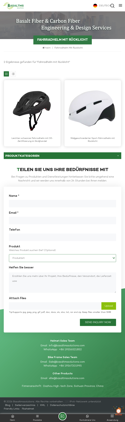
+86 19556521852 (70, 349)
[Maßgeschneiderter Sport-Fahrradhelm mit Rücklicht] (93, 108)
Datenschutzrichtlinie (62, 405)
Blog (8, 405)
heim (48, 47)
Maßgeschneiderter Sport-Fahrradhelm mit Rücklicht (93, 140)
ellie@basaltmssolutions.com (66, 378)
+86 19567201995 (70, 366)
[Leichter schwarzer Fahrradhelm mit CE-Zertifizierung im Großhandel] (32, 108)
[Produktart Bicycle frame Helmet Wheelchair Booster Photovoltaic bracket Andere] (62, 258)
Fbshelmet (28, 408)
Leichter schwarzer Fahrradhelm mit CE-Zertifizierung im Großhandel (32, 140)
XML (42, 405)
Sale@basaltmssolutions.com (67, 362)
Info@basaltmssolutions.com (67, 345)
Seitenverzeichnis (25, 405)
